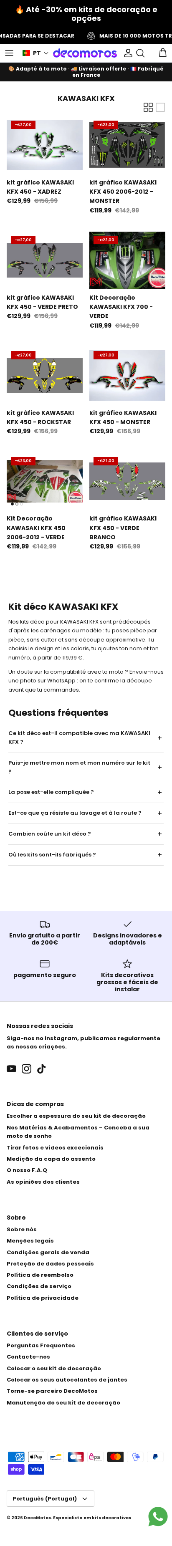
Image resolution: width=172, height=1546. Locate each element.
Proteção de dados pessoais (50, 1264)
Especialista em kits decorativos (92, 1518)
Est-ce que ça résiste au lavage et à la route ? (75, 813)
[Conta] (126, 53)
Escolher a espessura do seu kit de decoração (76, 1116)
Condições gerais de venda (48, 1252)
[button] (35, 53)
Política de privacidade (42, 1298)
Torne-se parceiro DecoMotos (52, 1391)
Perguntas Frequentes (41, 1345)
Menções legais (30, 1241)
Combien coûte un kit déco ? (49, 834)
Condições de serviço (39, 1286)
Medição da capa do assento (51, 1159)
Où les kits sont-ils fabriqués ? (52, 855)
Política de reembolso (40, 1275)
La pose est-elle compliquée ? (51, 792)
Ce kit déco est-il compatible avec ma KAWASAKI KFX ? (79, 737)
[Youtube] (11, 1069)
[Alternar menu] (9, 53)
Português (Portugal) (45, 1499)
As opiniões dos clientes (43, 1182)
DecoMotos (37, 1518)
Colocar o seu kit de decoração (54, 1368)
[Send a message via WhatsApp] (158, 1516)
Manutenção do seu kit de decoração (63, 1403)
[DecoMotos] (85, 53)
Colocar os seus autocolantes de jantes (67, 1380)
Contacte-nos (28, 1357)
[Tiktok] (41, 1069)
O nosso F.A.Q (27, 1170)
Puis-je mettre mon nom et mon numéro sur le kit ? (79, 767)
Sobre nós (22, 1229)
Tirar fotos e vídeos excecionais (55, 1148)
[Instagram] (26, 1069)
